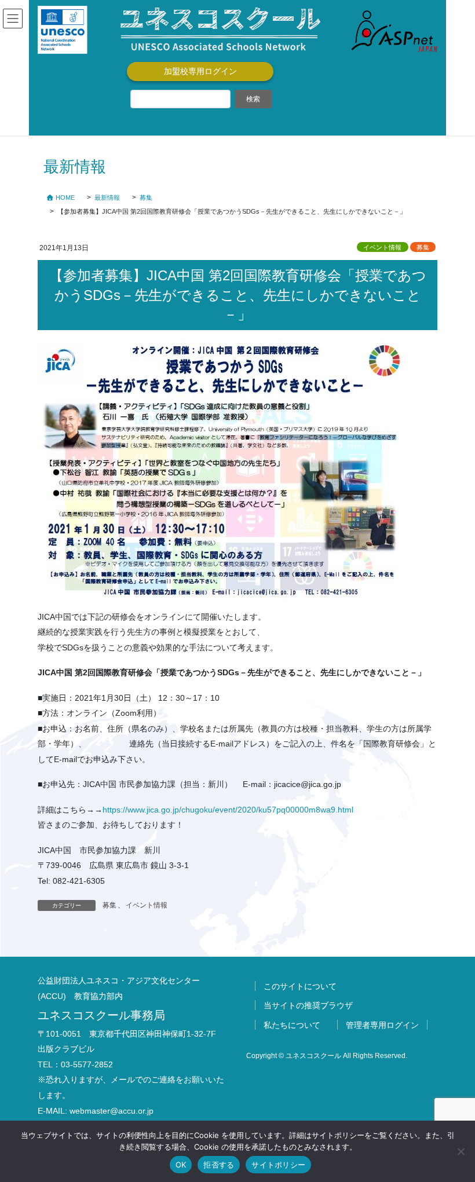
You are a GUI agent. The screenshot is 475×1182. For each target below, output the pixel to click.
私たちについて (292, 1025)
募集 (422, 247)
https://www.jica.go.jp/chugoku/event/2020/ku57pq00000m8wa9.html (228, 809)
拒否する (218, 1164)
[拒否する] (460, 1151)
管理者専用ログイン (382, 1025)
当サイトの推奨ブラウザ (308, 1005)
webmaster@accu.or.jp (112, 1110)
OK (181, 1164)
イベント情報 (382, 247)
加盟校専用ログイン (200, 71)
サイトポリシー (278, 1164)
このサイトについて (300, 986)
